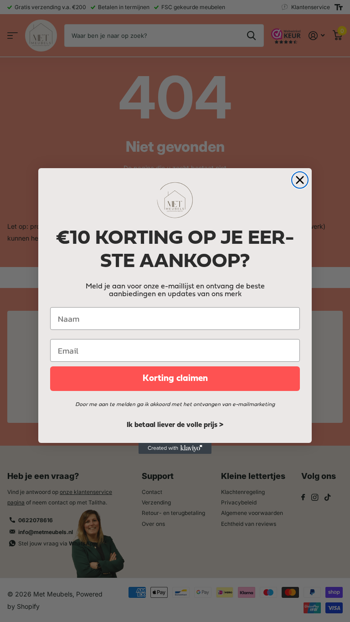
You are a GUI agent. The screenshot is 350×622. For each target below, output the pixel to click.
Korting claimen (175, 378)
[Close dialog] (300, 180)
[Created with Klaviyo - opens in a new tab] (175, 448)
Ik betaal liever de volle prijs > (175, 425)
